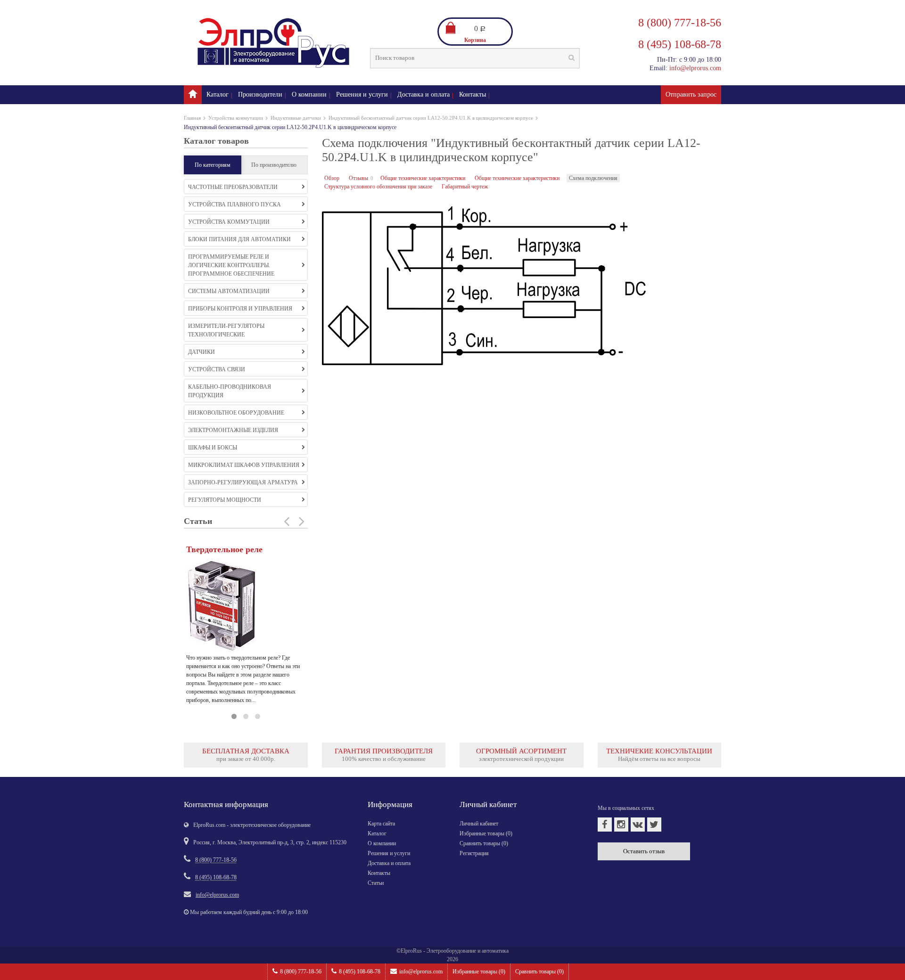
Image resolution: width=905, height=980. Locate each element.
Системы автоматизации (229, 291)
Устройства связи (216, 369)
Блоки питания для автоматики (239, 239)
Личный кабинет (479, 823)
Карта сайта (381, 823)
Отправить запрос (691, 94)
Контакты (472, 94)
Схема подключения (593, 178)
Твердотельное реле (224, 549)
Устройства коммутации (235, 118)
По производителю (273, 165)
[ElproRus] (193, 94)
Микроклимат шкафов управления (243, 465)
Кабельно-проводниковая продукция (229, 391)
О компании (309, 94)
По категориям (212, 165)
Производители (260, 94)
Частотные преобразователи (233, 187)
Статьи (376, 883)
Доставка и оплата (423, 94)
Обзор (331, 178)
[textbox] (475, 58)
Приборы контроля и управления (240, 308)
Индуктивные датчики (296, 118)
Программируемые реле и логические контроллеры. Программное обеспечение (231, 265)
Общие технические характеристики (422, 178)
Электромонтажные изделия (233, 430)
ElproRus (411, 950)
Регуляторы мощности (224, 500)
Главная (192, 118)
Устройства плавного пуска (234, 204)
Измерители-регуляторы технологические (226, 330)
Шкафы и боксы (212, 447)
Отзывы (358, 178)
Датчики (201, 352)
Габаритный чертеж (465, 186)
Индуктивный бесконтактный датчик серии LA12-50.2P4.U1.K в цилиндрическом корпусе (431, 118)
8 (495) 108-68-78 (359, 971)
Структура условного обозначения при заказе (378, 186)
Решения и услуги (362, 94)
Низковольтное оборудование (236, 412)
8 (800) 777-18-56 (300, 971)
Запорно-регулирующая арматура (243, 482)
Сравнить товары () (539, 971)
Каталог (217, 94)
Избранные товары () (478, 971)
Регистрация (474, 853)
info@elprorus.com (421, 971)
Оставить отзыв (644, 851)
